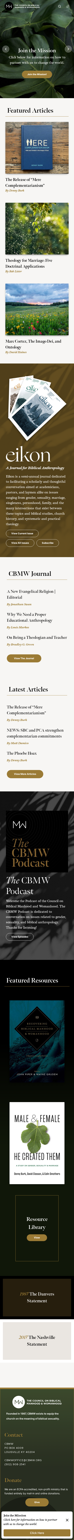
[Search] (59, 6)
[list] (37, 49)
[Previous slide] (5, 49)
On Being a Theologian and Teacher (37, 637)
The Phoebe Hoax (22, 753)
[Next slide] (68, 49)
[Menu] (68, 6)
